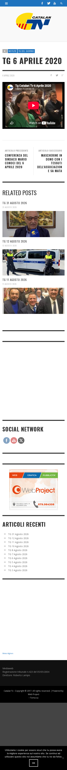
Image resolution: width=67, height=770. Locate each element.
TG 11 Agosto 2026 (14, 280)
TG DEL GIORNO (26, 51)
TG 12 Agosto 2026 (14, 241)
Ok (33, 763)
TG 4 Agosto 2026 (17, 566)
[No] (63, 758)
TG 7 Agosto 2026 (17, 554)
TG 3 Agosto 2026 (17, 570)
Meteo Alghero (7, 653)
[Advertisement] (33, 380)
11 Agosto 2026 (9, 284)
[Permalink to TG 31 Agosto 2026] (33, 224)
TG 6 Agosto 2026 (17, 558)
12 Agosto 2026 (9, 245)
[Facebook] (42, 3)
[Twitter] (48, 3)
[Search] (6, 3)
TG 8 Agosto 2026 (17, 550)
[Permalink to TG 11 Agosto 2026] (33, 301)
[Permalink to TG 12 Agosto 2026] (33, 262)
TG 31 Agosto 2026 (14, 203)
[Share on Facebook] (51, 75)
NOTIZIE (12, 51)
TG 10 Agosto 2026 (18, 546)
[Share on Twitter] (56, 75)
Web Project (33, 694)
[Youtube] (55, 3)
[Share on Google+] (62, 75)
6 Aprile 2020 (8, 75)
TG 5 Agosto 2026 (17, 562)
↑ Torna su (33, 697)
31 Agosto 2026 (9, 207)
